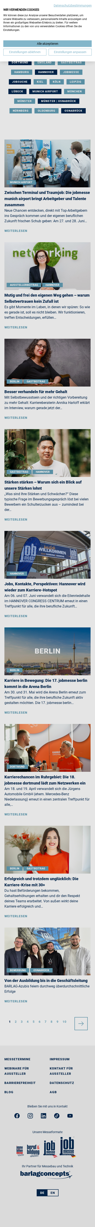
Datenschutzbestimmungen (73, 5)
